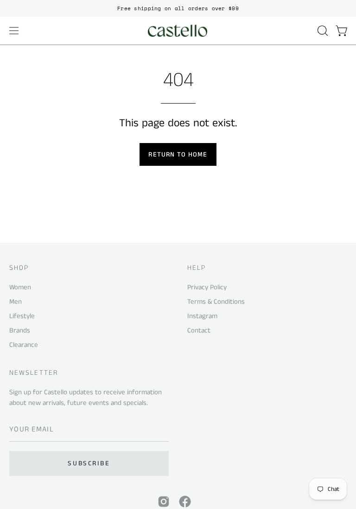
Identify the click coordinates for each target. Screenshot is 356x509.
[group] (178, 8)
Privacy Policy (207, 287)
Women (20, 287)
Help (196, 268)
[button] (321, 30)
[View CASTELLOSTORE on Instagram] (164, 502)
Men (15, 302)
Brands (19, 330)
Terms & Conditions (216, 302)
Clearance (23, 344)
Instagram (202, 316)
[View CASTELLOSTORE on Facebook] (185, 502)
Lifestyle (22, 316)
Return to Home (177, 154)
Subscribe (89, 463)
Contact (198, 330)
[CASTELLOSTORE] (178, 31)
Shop (19, 268)
